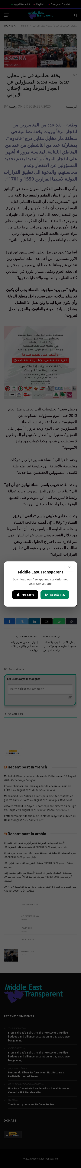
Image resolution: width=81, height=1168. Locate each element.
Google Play (57, 594)
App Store (28, 594)
